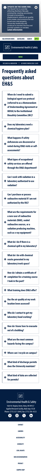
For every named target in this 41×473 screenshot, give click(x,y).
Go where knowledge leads (29, 63)
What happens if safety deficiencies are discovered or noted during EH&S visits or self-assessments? (22, 144)
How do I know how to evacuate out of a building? (22, 328)
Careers (20, 431)
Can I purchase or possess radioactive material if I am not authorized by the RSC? (21, 198)
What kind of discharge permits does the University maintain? (22, 364)
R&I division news (8, 39)
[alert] (20, 18)
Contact (20, 425)
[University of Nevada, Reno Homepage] (20, 396)
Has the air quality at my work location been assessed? (21, 301)
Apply (36, 39)
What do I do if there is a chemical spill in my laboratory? (22, 244)
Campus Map (21, 470)
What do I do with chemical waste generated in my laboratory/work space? (20, 259)
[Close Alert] (36, 7)
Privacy (20, 463)
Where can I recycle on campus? (22, 352)
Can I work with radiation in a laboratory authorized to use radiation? (21, 181)
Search (29, 39)
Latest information (15, 30)
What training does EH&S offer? (22, 290)
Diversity (20, 444)
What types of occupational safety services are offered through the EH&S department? (22, 163)
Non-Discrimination (20, 457)
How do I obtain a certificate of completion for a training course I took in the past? (22, 277)
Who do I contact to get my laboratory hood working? (19, 315)
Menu (20, 56)
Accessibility (20, 437)
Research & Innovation (10, 63)
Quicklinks (20, 39)
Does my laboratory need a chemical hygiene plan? (19, 126)
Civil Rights (20, 450)
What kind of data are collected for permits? (22, 377)
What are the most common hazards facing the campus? (20, 341)
